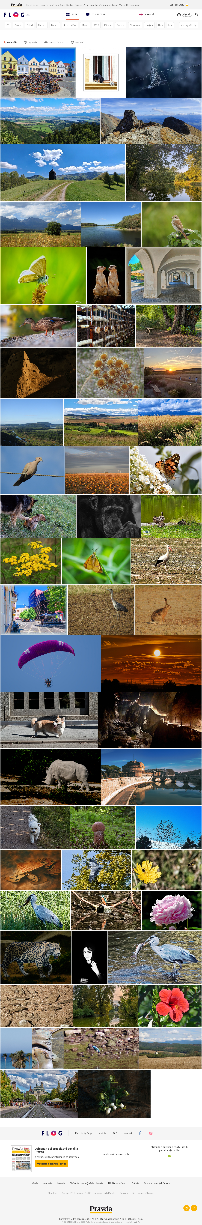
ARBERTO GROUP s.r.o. (131, 1219)
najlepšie (12, 42)
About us (52, 1193)
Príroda (107, 25)
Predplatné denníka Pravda (51, 1163)
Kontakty (47, 1183)
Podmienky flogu (83, 1133)
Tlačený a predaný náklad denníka (87, 1183)
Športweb (54, 5)
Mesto (54, 25)
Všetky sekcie (177, 4)
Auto (62, 5)
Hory (160, 25)
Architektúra (70, 25)
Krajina (149, 25)
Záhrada (103, 5)
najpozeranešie (56, 42)
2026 (96, 25)
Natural (121, 25)
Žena (86, 5)
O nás (35, 1183)
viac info (136, 1221)
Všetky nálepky (188, 25)
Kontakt (128, 1133)
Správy (44, 5)
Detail (30, 25)
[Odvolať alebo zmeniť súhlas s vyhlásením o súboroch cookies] (186, 1208)
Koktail (69, 5)
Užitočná (113, 5)
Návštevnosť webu (117, 1183)
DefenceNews (133, 5)
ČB (7, 25)
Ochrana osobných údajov (157, 1183)
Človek (18, 25)
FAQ (115, 1133)
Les (170, 25)
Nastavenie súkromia (143, 1193)
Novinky (102, 1133)
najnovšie (33, 42)
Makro (85, 25)
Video (122, 5)
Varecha (94, 5)
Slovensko (135, 25)
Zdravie (78, 5)
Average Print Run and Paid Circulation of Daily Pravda (88, 1193)
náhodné (79, 42)
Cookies (124, 1193)
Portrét (42, 25)
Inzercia (61, 1183)
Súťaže (135, 1183)
